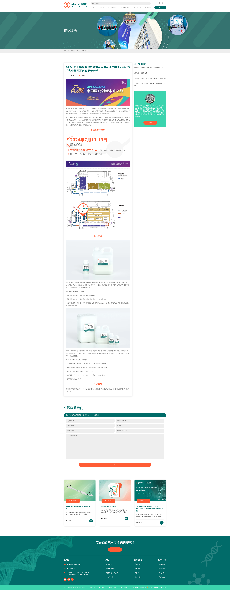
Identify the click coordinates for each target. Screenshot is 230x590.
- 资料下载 (137, 568)
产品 (100, 7)
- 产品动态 (161, 568)
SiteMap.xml (123, 587)
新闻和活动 (124, 7)
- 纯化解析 (161, 573)
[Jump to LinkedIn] (73, 579)
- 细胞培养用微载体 (111, 573)
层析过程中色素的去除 (140, 73)
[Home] (75, 5)
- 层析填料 (108, 564)
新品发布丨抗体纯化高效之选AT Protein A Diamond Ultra (150, 78)
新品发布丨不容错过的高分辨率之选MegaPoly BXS (148, 67)
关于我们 (136, 7)
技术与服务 (111, 7)
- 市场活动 (161, 577)
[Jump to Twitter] (69, 579)
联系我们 (148, 7)
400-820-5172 (71, 568)
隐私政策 (92, 587)
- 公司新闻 (161, 564)
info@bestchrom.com (74, 564)
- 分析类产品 (109, 577)
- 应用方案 (137, 564)
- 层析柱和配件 (110, 568)
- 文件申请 (137, 573)
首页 (92, 7)
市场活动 (85, 51)
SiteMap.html (112, 587)
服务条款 (101, 587)
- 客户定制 (137, 577)
